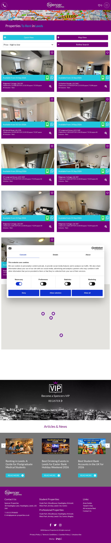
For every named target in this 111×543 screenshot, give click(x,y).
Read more (13, 475)
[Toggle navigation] (106, 5)
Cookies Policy (64, 534)
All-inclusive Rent (89, 508)
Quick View (28, 37)
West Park (43, 506)
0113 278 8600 (12, 512)
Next (107, 445)
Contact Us (87, 511)
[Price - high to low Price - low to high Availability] (28, 44)
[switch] (43, 284)
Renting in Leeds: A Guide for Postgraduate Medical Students (19, 464)
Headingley (62, 503)
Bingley (70, 516)
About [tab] (88, 255)
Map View (82, 37)
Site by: (52, 539)
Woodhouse (52, 503)
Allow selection (55, 293)
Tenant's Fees (88, 506)
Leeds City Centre (60, 506)
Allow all (87, 293)
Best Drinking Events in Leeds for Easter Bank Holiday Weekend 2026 (55, 464)
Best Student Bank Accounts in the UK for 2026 (91, 464)
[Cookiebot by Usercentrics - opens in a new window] (93, 248)
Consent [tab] (23, 255)
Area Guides (87, 503)
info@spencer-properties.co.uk (17, 515)
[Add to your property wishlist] (52, 52)
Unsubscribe (76, 534)
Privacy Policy (35, 534)
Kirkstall (70, 503)
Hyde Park (43, 503)
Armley (50, 506)
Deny (24, 293)
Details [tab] (55, 255)
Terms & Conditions (49, 534)
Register (54, 400)
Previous (3, 445)
